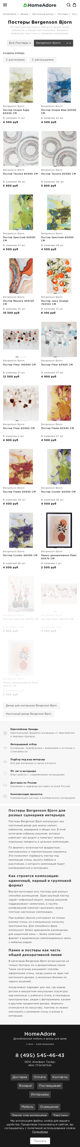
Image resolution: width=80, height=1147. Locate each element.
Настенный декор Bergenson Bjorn (28, 714)
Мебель (27, 1107)
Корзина (75, 5)
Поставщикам (50, 1086)
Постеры (63, 14)
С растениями (15, 60)
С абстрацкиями (43, 60)
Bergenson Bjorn (49, 43)
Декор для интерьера (29, 1115)
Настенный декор (42, 14)
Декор (24, 14)
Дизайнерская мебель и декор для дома (40, 1035)
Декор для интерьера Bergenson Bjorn (31, 706)
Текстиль (60, 1115)
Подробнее (40, 1132)
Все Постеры (19, 43)
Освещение (49, 1107)
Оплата (40, 1077)
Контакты (60, 1077)
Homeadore (9, 14)
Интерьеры (40, 1094)
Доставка (19, 1077)
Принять (40, 1140)
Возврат (25, 1086)
